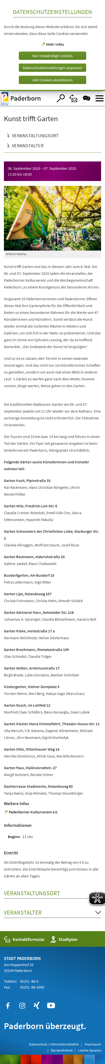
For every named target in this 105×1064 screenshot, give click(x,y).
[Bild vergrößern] (52, 218)
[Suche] (60, 98)
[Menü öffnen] (99, 98)
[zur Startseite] (26, 98)
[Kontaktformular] (73, 98)
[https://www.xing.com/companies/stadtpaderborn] (37, 1006)
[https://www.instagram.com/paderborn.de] (22, 1006)
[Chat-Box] (86, 98)
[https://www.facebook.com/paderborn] (8, 1006)
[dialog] (52, 45)
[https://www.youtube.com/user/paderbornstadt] (51, 1006)
